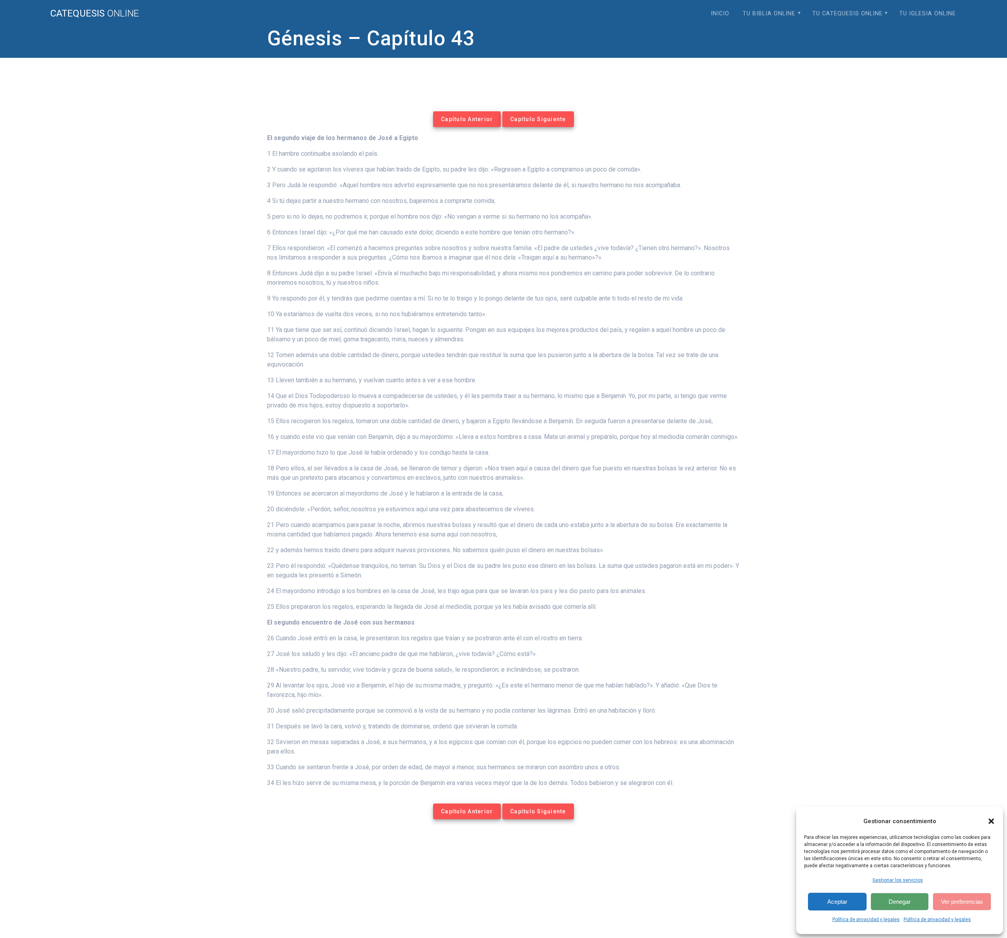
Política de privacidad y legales (866, 919)
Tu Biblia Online (769, 13)
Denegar (900, 901)
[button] (991, 821)
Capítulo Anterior (467, 119)
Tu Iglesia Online (927, 13)
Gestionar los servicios (897, 880)
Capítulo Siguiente (538, 119)
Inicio (720, 13)
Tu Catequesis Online (847, 13)
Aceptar (837, 901)
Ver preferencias (962, 901)
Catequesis (94, 13)
